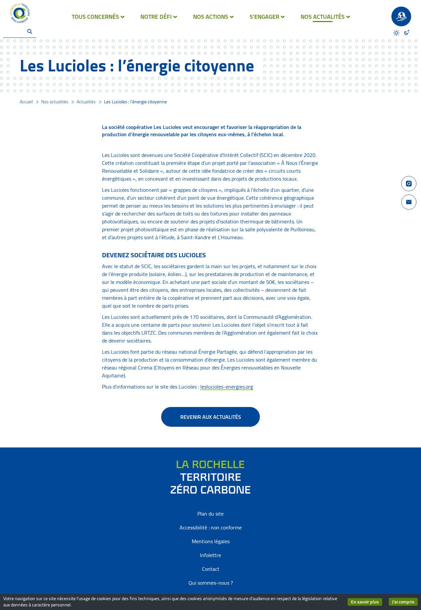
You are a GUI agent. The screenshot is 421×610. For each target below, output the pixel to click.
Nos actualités (54, 101)
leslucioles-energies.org (226, 387)
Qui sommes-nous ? (210, 583)
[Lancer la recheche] (30, 31)
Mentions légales (211, 541)
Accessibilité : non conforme (211, 527)
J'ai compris (405, 602)
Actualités (86, 101)
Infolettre (210, 555)
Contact (210, 569)
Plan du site (210, 514)
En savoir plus (366, 602)
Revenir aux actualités (210, 417)
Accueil (26, 101)
